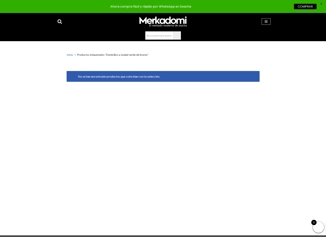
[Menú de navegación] (266, 21)
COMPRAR (305, 6)
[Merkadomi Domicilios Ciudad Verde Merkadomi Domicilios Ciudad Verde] (163, 21)
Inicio (70, 54)
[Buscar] (59, 21)
